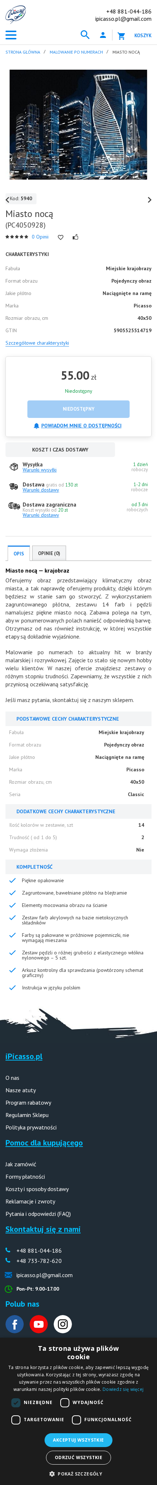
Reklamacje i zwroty (30, 1201)
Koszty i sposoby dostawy (37, 1189)
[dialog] (78, 1411)
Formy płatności (25, 1176)
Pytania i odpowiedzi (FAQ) (38, 1213)
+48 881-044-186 (129, 11)
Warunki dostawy (41, 489)
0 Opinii (40, 236)
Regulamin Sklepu (27, 1114)
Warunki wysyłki (40, 469)
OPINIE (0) (49, 553)
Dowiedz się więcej (123, 1389)
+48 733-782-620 (39, 1260)
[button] (78, 1473)
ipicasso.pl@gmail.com (123, 18)
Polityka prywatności (31, 1127)
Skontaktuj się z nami (43, 1229)
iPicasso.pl (23, 1056)
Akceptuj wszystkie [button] (78, 1440)
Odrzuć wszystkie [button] (78, 1457)
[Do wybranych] (61, 237)
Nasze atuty (20, 1090)
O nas (12, 1077)
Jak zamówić (20, 1164)
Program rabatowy (28, 1102)
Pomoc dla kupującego (44, 1142)
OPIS (19, 554)
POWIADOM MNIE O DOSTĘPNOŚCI (81, 425)
